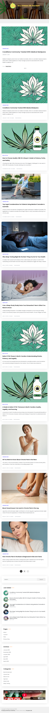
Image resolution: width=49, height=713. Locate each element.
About (4, 632)
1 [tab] (23, 68)
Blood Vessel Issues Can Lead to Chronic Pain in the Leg (20, 508)
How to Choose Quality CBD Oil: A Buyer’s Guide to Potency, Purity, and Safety (28, 598)
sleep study (5, 302)
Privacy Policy (6, 639)
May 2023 (5, 659)
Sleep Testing (5, 254)
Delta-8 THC (5, 155)
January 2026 (6, 650)
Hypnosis (5, 679)
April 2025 (5, 656)
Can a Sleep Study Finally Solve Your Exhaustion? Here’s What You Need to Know (27, 617)
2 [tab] (24, 68)
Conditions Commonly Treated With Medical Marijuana (24, 52)
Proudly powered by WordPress (8, 710)
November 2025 (7, 652)
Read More (8, 66)
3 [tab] (25, 68)
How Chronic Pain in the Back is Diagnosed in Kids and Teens (22, 557)
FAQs (4, 636)
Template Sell (29, 710)
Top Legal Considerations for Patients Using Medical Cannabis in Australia (27, 605)
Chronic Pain (5, 48)
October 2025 (6, 654)
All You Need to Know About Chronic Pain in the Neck (19, 459)
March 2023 (6, 661)
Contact (5, 634)
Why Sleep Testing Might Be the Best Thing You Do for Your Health (23, 257)
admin (12, 117)
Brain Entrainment (7, 672)
